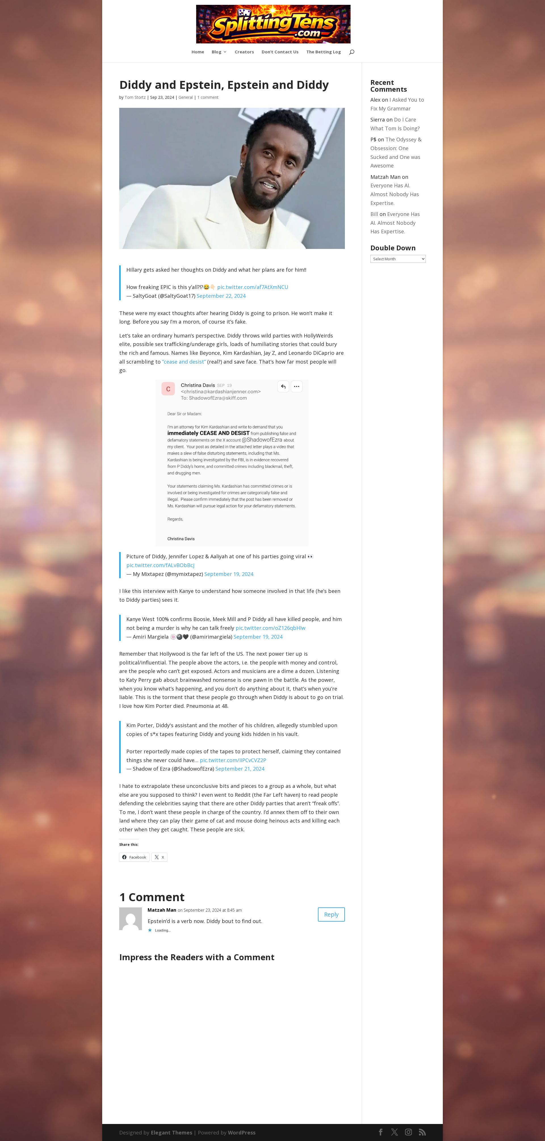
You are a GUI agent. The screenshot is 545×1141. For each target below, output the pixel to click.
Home (198, 52)
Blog (216, 52)
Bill (374, 214)
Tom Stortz (135, 97)
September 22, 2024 (221, 295)
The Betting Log (323, 52)
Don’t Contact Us (280, 52)
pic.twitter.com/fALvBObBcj (160, 565)
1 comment (208, 97)
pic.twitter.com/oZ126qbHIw (270, 627)
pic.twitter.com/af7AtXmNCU (252, 287)
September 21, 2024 (239, 768)
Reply (331, 914)
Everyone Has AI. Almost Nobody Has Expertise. (394, 194)
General (186, 97)
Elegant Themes (171, 1132)
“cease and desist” (184, 361)
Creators (244, 52)
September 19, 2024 (228, 573)
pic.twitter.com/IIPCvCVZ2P (233, 760)
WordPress (241, 1132)
